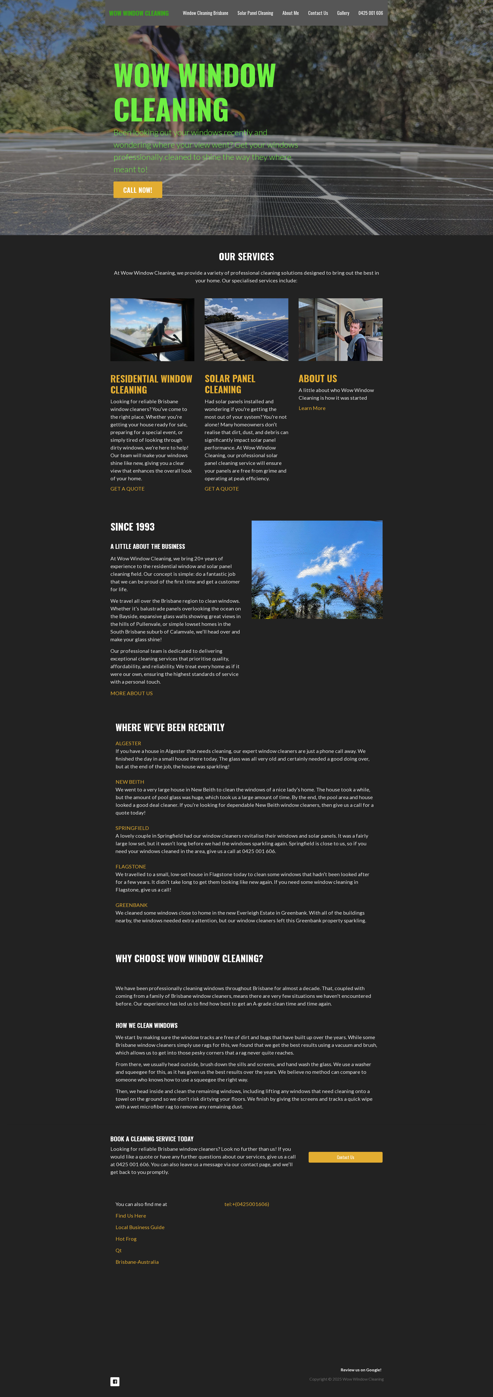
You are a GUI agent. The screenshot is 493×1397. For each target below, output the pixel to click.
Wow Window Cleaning (139, 12)
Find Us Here (131, 1215)
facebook (114, 1381)
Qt (119, 1250)
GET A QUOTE (127, 488)
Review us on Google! (361, 1369)
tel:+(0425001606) (246, 1204)
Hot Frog (126, 1239)
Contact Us (318, 12)
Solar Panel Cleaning (255, 12)
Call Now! (137, 190)
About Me (290, 12)
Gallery (343, 12)
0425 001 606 (370, 12)
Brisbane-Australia (137, 1262)
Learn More (312, 408)
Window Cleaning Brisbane (205, 12)
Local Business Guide (140, 1227)
